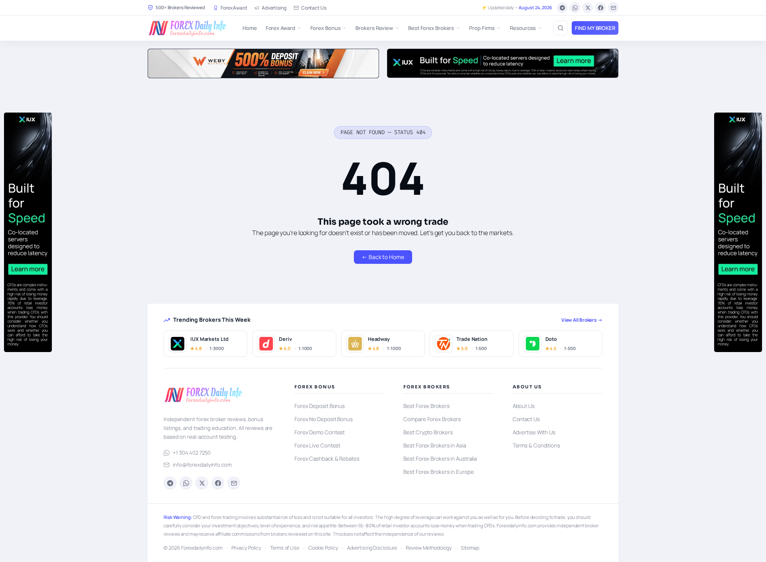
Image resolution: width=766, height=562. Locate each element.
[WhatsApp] (575, 7)
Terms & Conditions (536, 445)
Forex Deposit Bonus (319, 406)
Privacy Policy (246, 547)
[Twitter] (587, 7)
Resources (523, 28)
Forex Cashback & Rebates (326, 458)
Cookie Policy (323, 547)
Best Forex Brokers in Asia (434, 445)
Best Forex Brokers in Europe (438, 471)
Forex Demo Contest (319, 432)
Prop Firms (482, 28)
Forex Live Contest (317, 445)
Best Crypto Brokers (427, 432)
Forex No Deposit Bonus (323, 419)
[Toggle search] (560, 28)
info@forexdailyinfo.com (202, 464)
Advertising (274, 7)
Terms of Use (284, 547)
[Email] (613, 7)
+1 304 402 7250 (192, 452)
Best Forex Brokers (431, 28)
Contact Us (313, 7)
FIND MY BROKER (595, 28)
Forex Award (234, 7)
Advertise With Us (534, 432)
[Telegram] (562, 7)
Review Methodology (428, 547)
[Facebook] (600, 7)
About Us (524, 406)
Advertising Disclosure (372, 547)
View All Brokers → (581, 320)
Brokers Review (374, 28)
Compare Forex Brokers (432, 419)
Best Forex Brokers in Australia (440, 458)
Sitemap (470, 547)
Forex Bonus (325, 28)
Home (250, 28)
